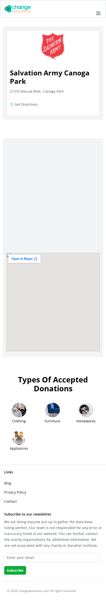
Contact (10, 501)
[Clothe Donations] (23, 8)
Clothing (19, 421)
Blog (7, 483)
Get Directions (26, 104)
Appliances (19, 448)
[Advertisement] (53, 197)
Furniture (52, 421)
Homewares (86, 421)
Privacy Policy (15, 492)
